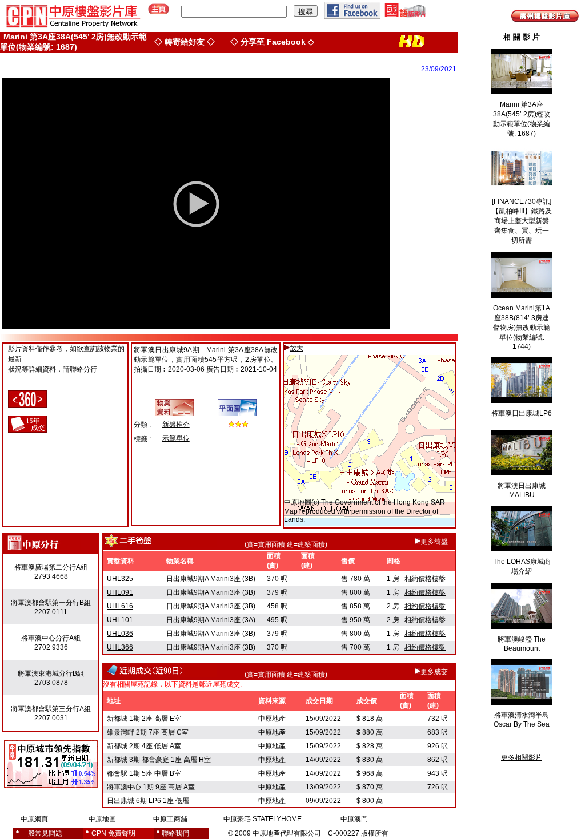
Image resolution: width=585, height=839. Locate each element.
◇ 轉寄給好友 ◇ (184, 41)
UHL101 (120, 620)
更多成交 (434, 672)
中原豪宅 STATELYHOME (262, 819)
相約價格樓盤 (425, 579)
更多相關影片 (521, 757)
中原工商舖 (170, 819)
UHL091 (120, 592)
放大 (296, 348)
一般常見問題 (41, 833)
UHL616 (120, 606)
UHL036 (120, 634)
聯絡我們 (175, 833)
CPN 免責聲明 (113, 833)
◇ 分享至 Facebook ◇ (272, 41)
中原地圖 (297, 502)
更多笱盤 (434, 542)
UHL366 (120, 647)
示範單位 (176, 438)
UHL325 (120, 579)
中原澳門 (354, 819)
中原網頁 (34, 819)
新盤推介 (176, 425)
